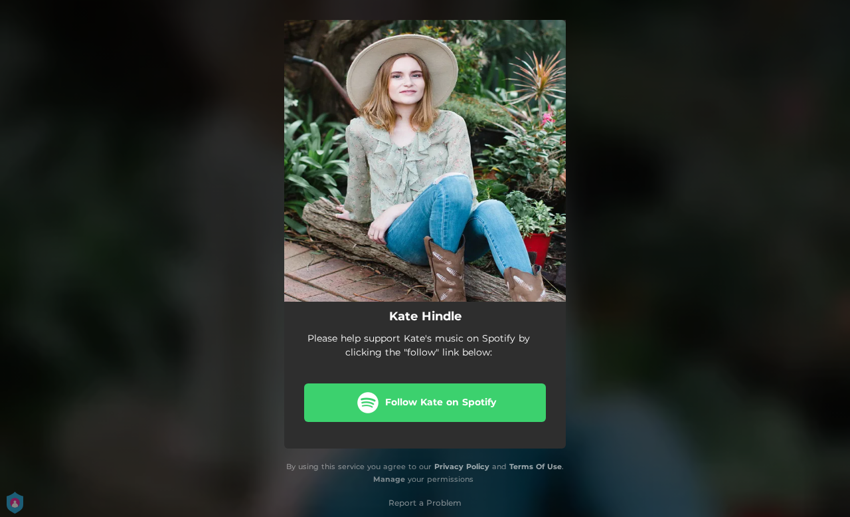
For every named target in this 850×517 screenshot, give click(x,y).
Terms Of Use (535, 466)
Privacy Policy (461, 466)
